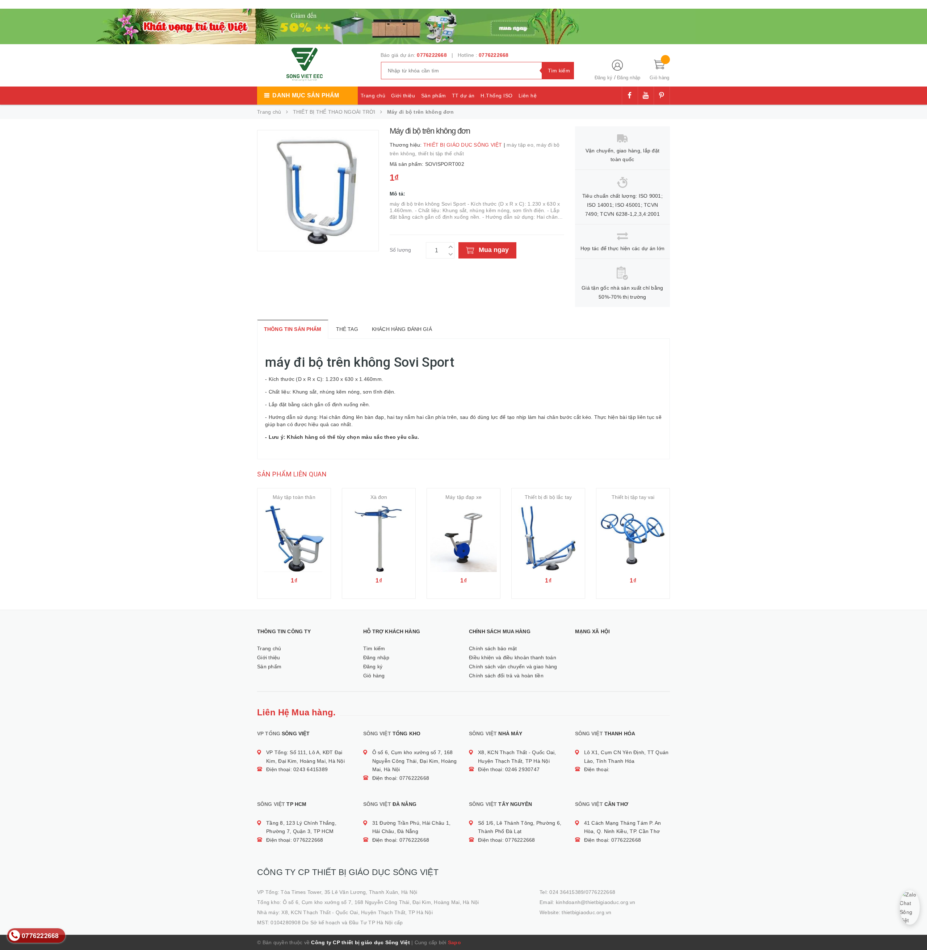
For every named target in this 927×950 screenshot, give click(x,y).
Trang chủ (373, 95)
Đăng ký (604, 77)
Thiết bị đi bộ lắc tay (548, 497)
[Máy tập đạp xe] (463, 538)
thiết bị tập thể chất (441, 153)
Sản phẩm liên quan (292, 474)
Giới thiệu (403, 95)
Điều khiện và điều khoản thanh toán (512, 657)
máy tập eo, (521, 145)
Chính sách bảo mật (493, 648)
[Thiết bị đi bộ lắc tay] (548, 538)
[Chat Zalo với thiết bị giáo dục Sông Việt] (910, 907)
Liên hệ (528, 95)
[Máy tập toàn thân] (294, 538)
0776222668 (432, 55)
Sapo (454, 942)
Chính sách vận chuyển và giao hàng (513, 666)
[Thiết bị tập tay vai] (633, 538)
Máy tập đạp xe (463, 497)
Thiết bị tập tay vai (633, 497)
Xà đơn (378, 497)
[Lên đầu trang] (914, 928)
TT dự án (463, 95)
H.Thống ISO (497, 95)
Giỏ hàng (374, 675)
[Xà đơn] (378, 538)
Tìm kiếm (374, 648)
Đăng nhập (628, 77)
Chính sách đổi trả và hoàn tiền (506, 675)
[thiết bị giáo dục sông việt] (347, 25)
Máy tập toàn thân (294, 497)
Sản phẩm (433, 95)
